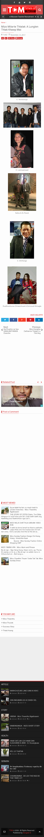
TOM (11, 830)
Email (20, 38)
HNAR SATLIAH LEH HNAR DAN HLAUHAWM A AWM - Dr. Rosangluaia (24, 742)
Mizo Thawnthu (9, 619)
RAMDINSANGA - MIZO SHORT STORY (25, 726)
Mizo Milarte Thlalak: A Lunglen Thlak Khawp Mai (19, 28)
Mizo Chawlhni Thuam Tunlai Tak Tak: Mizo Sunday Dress (26, 559)
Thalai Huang (8, 630)
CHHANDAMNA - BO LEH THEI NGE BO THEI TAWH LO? (25, 777)
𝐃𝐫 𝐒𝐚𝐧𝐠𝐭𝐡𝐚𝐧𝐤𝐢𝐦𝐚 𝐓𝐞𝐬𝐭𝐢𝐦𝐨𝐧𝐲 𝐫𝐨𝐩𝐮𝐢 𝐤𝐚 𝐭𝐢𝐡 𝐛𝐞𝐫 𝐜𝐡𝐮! (26, 767)
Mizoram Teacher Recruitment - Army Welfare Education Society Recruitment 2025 (24, 17)
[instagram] (29, 2)
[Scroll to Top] (39, 831)
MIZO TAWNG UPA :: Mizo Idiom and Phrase (18, 547)
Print (12, 38)
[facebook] (14, 2)
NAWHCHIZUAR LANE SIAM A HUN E (24, 691)
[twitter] (24, 2)
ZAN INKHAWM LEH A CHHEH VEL (23, 700)
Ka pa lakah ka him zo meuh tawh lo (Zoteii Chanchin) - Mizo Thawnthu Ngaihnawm (24, 510)
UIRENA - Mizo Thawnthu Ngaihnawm (24, 716)
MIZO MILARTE (36, 315)
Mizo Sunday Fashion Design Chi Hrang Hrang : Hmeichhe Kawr (25, 537)
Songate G (27, 832)
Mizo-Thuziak (8, 623)
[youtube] (19, 2)
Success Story (8, 626)
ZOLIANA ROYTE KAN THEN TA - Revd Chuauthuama (20, 400)
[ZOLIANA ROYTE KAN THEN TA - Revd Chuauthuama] (22, 396)
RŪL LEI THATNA (16, 751)
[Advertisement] (22, 50)
